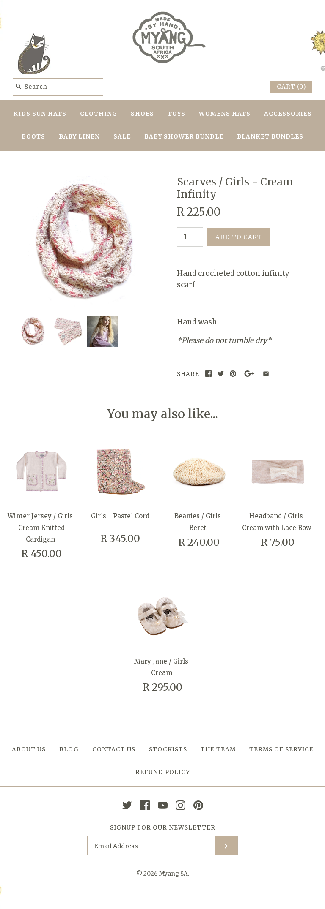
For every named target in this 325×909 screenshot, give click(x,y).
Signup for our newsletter (162, 827)
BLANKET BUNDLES (270, 136)
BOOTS (33, 136)
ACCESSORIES (288, 113)
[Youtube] (163, 805)
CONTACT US (113, 749)
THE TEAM (218, 749)
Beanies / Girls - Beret (200, 521)
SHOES (142, 113)
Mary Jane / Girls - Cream (163, 667)
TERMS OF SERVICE (281, 749)
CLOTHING (98, 113)
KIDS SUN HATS (39, 113)
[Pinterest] (198, 805)
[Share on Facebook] (208, 373)
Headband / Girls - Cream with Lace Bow (276, 521)
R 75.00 (278, 542)
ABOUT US (29, 749)
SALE (122, 136)
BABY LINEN (79, 136)
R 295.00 (162, 687)
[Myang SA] (162, 14)
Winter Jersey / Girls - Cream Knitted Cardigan (43, 527)
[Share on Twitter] (221, 373)
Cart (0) (291, 86)
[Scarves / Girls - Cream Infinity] (82, 181)
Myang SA (173, 873)
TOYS (176, 113)
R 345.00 (120, 538)
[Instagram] (180, 805)
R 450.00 (41, 553)
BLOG (69, 749)
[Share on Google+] (249, 373)
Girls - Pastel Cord (120, 516)
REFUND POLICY (162, 772)
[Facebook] (145, 805)
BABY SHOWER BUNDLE (183, 136)
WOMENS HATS (225, 113)
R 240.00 (199, 542)
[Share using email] (266, 373)
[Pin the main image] (233, 373)
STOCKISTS (168, 749)
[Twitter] (127, 805)
